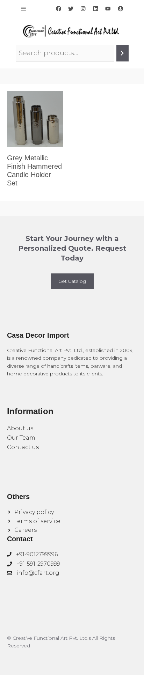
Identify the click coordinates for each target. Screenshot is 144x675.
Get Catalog (72, 281)
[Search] (122, 53)
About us (20, 428)
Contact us (23, 447)
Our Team (21, 437)
